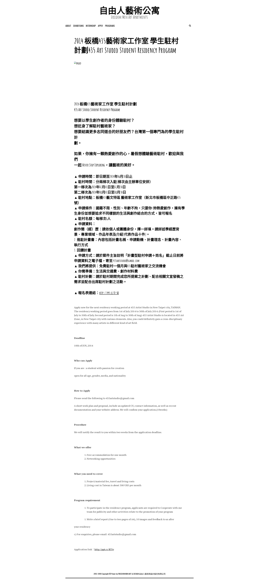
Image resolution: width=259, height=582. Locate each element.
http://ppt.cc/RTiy (104, 549)
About (68, 25)
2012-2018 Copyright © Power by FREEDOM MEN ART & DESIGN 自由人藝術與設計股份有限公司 (130, 573)
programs (110, 25)
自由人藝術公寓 (129, 10)
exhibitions (78, 25)
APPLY (100, 25)
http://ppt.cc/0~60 (109, 293)
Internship (91, 25)
